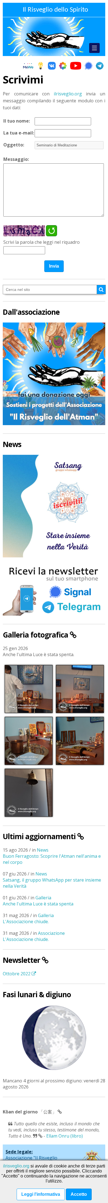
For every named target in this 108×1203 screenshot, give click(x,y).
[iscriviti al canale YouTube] (75, 66)
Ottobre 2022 (17, 974)
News (42, 850)
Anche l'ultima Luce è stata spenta (38, 904)
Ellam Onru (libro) (64, 1136)
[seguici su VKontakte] (51, 66)
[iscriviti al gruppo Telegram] (99, 66)
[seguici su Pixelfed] (62, 66)
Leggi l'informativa (40, 1194)
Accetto (79, 1194)
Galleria (43, 898)
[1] (101, 289)
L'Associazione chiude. (26, 921)
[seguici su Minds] (40, 66)
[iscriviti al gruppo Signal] (88, 66)
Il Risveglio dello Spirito (55, 9)
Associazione (51, 933)
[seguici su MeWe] (28, 66)
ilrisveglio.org (68, 94)
